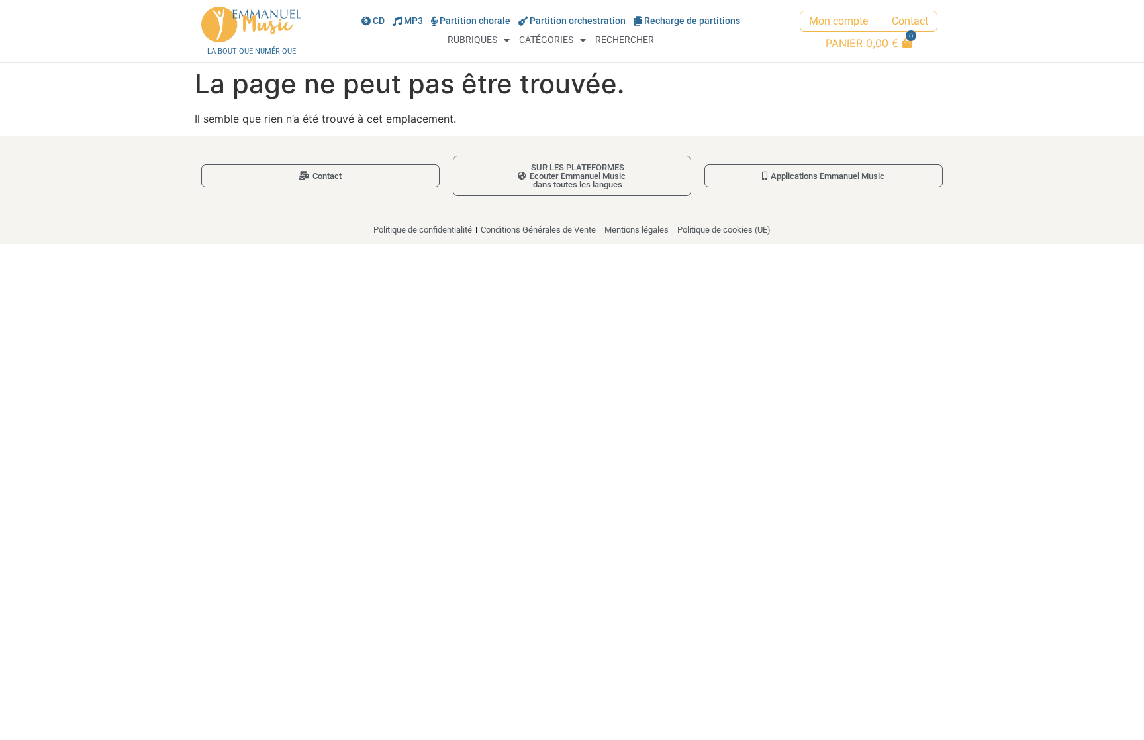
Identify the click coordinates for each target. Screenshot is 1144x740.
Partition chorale (475, 20)
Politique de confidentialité (422, 230)
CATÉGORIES (546, 40)
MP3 (413, 20)
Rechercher (624, 40)
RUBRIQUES (472, 40)
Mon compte (838, 21)
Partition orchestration (578, 20)
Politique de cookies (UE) (724, 230)
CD (379, 20)
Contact (910, 21)
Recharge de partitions (692, 20)
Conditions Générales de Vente (538, 230)
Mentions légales (636, 230)
